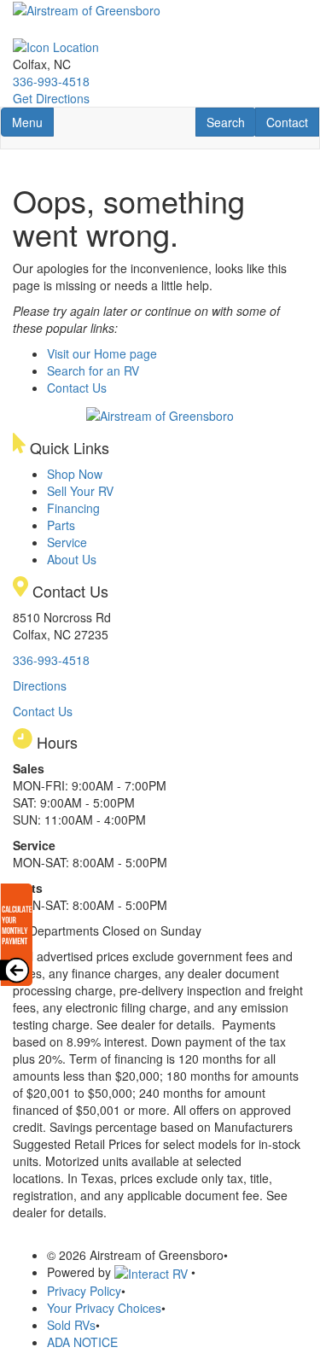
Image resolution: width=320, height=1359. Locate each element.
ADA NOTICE (82, 1341)
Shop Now (74, 473)
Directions (40, 685)
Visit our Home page (102, 353)
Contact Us (77, 387)
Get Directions (51, 98)
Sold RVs (71, 1324)
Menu (32, 122)
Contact (292, 122)
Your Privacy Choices (104, 1307)
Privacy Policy (84, 1290)
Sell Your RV (80, 490)
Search (231, 122)
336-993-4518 (51, 81)
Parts (61, 525)
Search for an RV (93, 370)
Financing (73, 507)
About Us (71, 559)
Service (67, 542)
